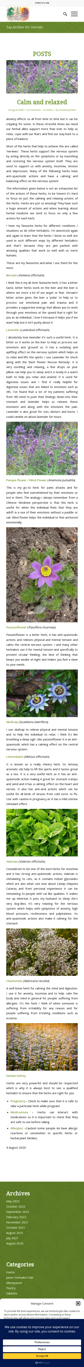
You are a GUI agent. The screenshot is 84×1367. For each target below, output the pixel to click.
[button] (78, 1303)
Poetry (11, 1288)
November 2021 (17, 1222)
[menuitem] (63, 14)
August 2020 (14, 1243)
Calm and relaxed (42, 102)
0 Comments (34, 110)
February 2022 (16, 1217)
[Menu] (72, 14)
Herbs (49, 110)
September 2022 (17, 1212)
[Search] (63, 14)
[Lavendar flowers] (42, 76)
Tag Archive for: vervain (24, 27)
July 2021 (12, 1238)
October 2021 (15, 1227)
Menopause (14, 1283)
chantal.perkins (67, 110)
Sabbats (11, 1293)
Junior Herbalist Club (19, 1277)
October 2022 (15, 1206)
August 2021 (14, 1233)
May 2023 (13, 1201)
